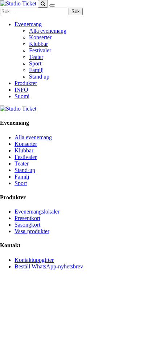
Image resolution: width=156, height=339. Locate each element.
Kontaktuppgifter (34, 260)
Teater (36, 57)
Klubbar (38, 44)
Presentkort (27, 218)
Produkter (26, 83)
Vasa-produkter (32, 231)
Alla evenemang (47, 31)
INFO (21, 90)
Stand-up (25, 170)
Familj (36, 70)
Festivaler (40, 50)
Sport (35, 63)
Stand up (39, 76)
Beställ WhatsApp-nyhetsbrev (49, 266)
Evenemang (28, 24)
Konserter (40, 37)
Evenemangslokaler (37, 211)
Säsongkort (27, 225)
